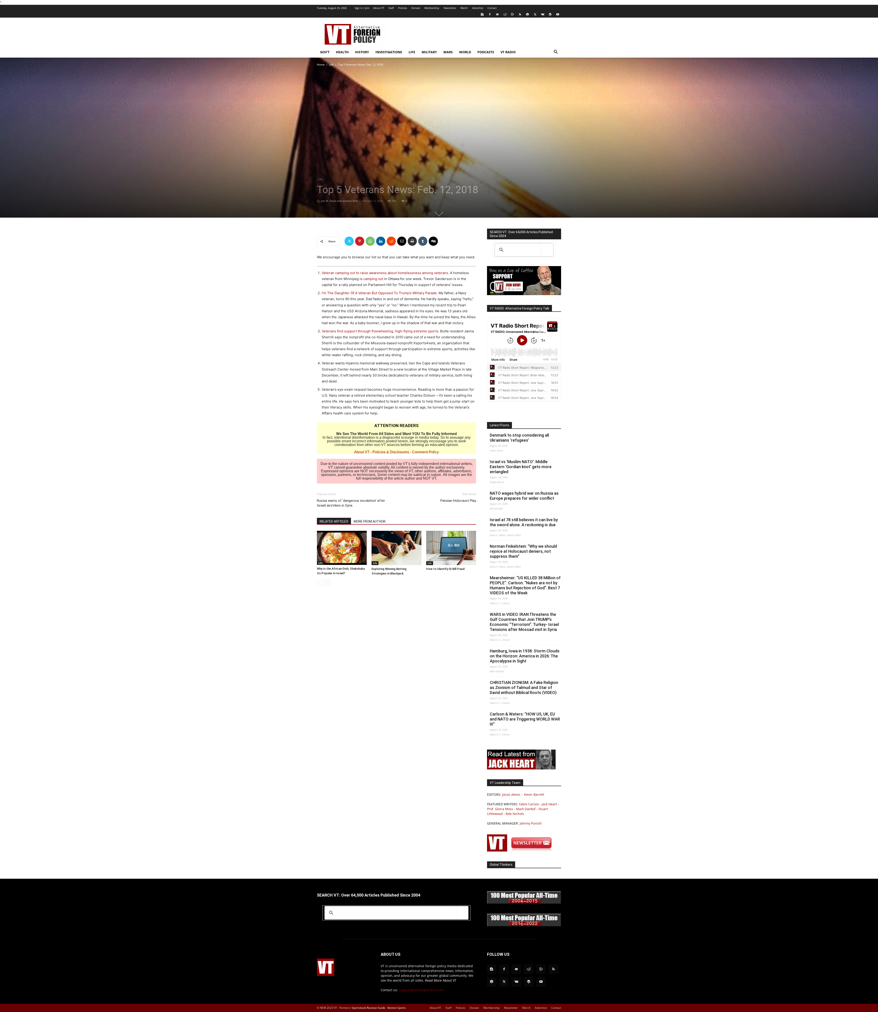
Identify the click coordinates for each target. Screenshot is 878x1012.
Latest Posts (499, 425)
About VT (378, 8)
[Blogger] (482, 14)
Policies (402, 8)
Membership (431, 8)
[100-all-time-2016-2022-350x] (524, 925)
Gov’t (324, 52)
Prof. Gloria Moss (500, 809)
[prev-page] (320, 582)
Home (321, 65)
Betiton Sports (397, 1008)
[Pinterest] (359, 241)
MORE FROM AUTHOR (369, 521)
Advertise (477, 8)
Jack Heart (549, 804)
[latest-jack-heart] (521, 768)
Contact (492, 8)
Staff (391, 8)
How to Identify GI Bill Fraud (445, 569)
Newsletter (450, 8)
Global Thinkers (501, 864)
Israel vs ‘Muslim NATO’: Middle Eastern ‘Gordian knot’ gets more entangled (520, 466)
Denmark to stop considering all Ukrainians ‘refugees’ (519, 438)
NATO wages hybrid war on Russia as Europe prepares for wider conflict (524, 496)
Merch (464, 8)
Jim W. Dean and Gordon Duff (339, 201)
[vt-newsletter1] (521, 850)
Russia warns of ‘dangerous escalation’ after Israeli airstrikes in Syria (351, 503)
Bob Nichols (515, 814)
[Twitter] (535, 14)
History (362, 52)
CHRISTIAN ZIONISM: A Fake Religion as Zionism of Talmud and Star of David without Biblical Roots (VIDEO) (524, 687)
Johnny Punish (531, 823)
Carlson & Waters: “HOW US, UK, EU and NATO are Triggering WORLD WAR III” (525, 719)
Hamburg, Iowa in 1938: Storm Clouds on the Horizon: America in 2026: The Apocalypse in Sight (524, 656)
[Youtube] (557, 14)
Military (429, 52)
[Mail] (497, 14)
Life (412, 52)
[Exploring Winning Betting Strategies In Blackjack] (396, 548)
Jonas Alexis (511, 794)
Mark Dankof (525, 809)
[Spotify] (527, 14)
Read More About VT (440, 980)
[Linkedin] (380, 241)
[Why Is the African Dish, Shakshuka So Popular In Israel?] (342, 548)
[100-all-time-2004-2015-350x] (524, 902)
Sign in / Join (362, 8)
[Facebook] (489, 14)
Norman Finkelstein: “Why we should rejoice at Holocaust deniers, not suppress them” (523, 551)
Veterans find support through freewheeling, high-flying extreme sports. (380, 331)
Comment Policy (425, 452)
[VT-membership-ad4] (524, 294)
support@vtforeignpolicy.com (421, 990)
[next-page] (327, 582)
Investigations (388, 52)
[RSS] (520, 14)
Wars (448, 52)
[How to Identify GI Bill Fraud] (451, 548)
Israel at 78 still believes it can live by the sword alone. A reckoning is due (524, 522)
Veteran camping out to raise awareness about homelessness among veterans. (385, 273)
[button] (555, 52)
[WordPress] (550, 14)
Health (342, 52)
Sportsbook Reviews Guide (368, 1008)
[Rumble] (512, 14)
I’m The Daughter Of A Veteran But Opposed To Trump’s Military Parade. (380, 293)
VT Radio (508, 52)
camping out (373, 279)
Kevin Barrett (534, 794)
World (465, 52)
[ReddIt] (391, 241)
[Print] (412, 241)
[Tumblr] (422, 241)
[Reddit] (504, 14)
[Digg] (433, 241)
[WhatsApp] (370, 241)
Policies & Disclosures (390, 452)
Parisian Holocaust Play (458, 501)
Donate (415, 8)
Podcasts (485, 52)
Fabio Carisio (529, 804)
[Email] (401, 241)
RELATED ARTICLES (334, 521)
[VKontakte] (542, 14)
